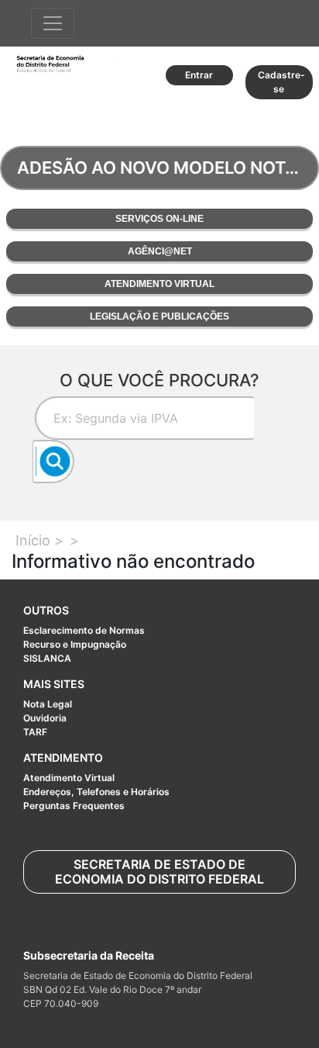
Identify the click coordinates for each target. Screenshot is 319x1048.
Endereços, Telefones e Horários (96, 791)
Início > (39, 540)
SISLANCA (47, 658)
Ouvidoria (45, 718)
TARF (35, 732)
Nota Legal (47, 704)
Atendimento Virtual (69, 777)
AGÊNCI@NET (160, 251)
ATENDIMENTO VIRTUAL (159, 283)
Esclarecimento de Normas (84, 630)
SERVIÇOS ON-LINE (159, 218)
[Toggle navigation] (52, 23)
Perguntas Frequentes (74, 805)
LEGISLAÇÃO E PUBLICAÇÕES (159, 316)
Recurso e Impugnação (74, 644)
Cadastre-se (281, 82)
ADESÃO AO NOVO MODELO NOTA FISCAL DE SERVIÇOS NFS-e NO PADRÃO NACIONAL (168, 167)
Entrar (199, 75)
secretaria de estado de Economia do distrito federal (159, 871)
